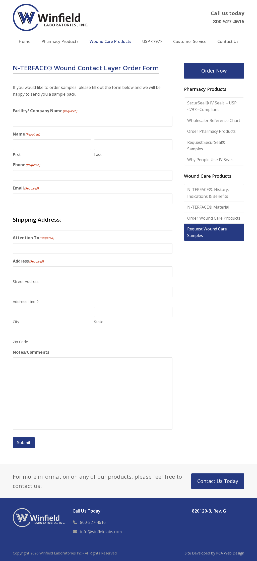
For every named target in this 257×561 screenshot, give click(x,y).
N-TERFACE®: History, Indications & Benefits (208, 193)
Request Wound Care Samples (207, 232)
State (98, 321)
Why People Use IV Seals (210, 159)
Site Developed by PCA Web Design (214, 552)
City (16, 321)
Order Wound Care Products (213, 218)
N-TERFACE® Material (208, 207)
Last (98, 154)
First (17, 154)
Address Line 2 (26, 301)
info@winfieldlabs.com (101, 531)
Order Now (214, 70)
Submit (23, 442)
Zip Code (20, 341)
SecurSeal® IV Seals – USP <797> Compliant (212, 106)
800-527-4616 (93, 522)
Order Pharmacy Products (211, 131)
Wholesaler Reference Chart (213, 120)
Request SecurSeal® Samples (206, 146)
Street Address (26, 281)
